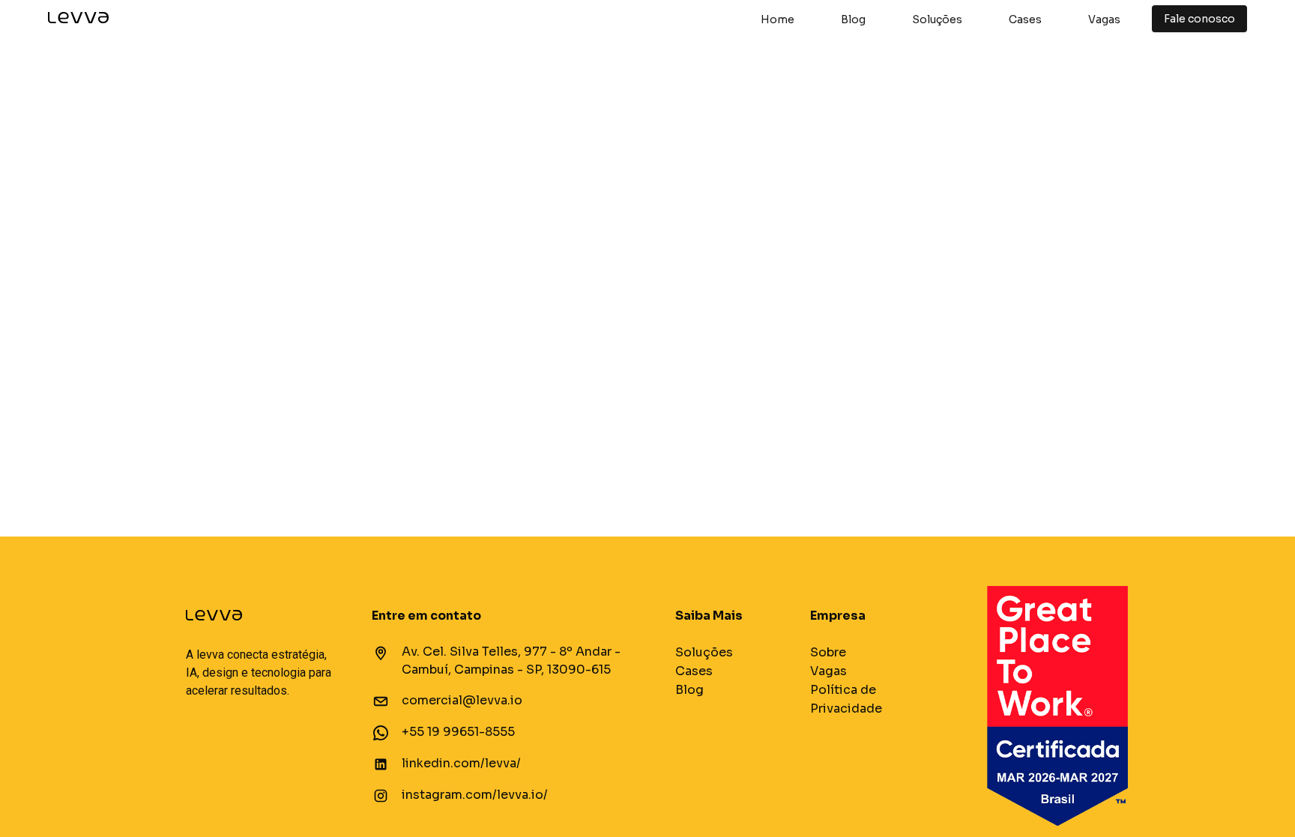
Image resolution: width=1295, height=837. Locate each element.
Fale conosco (1199, 18)
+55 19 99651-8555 (458, 732)
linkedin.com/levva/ (461, 763)
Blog (853, 19)
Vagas (1104, 19)
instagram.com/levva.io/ (475, 795)
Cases (1025, 19)
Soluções (937, 19)
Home (777, 19)
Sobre (828, 652)
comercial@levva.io (462, 700)
